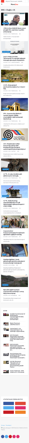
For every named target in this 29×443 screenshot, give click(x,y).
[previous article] (26, 1)
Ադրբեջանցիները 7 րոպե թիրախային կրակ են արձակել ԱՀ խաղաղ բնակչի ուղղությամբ (14, 261)
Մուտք (3, 425)
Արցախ (4, 254)
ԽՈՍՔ (5, 310)
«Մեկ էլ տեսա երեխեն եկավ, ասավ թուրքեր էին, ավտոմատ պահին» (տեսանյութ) (14, 29)
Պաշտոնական (5, 23)
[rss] (20, 412)
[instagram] (20, 407)
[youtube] (8, 412)
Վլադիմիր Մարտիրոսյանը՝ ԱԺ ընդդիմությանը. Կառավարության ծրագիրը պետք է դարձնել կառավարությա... (17, 316)
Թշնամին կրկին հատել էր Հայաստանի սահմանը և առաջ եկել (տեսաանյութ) (13, 291)
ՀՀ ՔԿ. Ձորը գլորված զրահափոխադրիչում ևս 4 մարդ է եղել (14, 86)
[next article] (24, 1)
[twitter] (8, 407)
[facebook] (8, 403)
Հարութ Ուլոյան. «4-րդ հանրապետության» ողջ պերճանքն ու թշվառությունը (17, 330)
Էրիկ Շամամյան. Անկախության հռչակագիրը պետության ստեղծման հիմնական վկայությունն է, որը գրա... (17, 347)
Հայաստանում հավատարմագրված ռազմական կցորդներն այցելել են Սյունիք (13, 232)
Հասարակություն (6, 51)
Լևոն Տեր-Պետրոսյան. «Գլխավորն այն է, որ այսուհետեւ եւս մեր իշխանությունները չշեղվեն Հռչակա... (16, 364)
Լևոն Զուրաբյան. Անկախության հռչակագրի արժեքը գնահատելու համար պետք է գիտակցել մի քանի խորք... (17, 337)
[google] (20, 403)
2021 (3, 10)
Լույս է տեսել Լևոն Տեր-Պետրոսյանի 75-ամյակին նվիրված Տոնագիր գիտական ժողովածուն (14, 58)
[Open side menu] (1, 4)
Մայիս (9, 10)
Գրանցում (8, 425)
